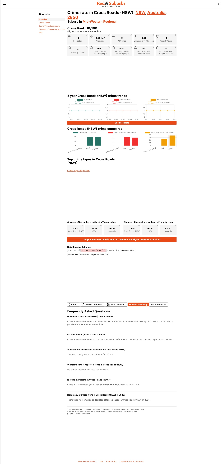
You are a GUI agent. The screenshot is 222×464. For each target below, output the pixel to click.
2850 (72, 17)
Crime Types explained (78, 170)
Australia (156, 12)
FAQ (41, 33)
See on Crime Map (138, 304)
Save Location (117, 304)
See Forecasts (122, 122)
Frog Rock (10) (113, 250)
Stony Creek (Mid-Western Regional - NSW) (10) (88, 254)
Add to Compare (94, 304)
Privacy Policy (111, 461)
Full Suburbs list (158, 304)
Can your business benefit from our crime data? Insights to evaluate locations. (122, 239)
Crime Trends (44, 22)
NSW (140, 12)
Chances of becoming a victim (51, 29)
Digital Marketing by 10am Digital (132, 461)
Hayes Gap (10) (128, 250)
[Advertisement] (122, 76)
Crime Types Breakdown (49, 26)
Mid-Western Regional (100, 21)
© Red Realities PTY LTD (87, 461)
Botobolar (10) (74, 250)
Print (74, 304)
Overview (43, 19)
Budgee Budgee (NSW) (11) (93, 250)
